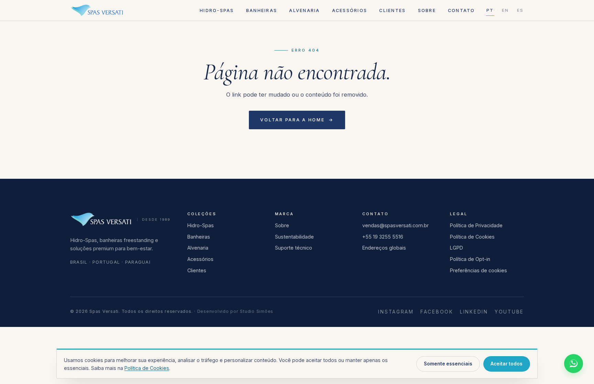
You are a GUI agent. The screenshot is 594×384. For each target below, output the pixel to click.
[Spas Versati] (97, 10)
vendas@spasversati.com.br (395, 225)
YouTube (509, 312)
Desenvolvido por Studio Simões (235, 311)
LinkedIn (474, 312)
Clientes (392, 10)
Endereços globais (384, 248)
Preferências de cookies (478, 270)
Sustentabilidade (294, 237)
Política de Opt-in (470, 259)
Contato (461, 10)
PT (490, 10)
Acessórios (349, 10)
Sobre (427, 10)
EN (505, 10)
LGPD (456, 248)
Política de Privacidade (476, 225)
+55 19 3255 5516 (382, 237)
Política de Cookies (472, 237)
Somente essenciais (448, 363)
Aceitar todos (506, 363)
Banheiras (261, 10)
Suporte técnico (293, 248)
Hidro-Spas (217, 10)
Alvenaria (304, 10)
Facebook (436, 312)
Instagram (396, 312)
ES (520, 10)
